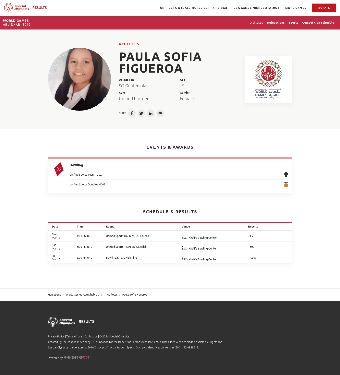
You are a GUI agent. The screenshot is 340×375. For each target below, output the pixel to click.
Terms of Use (74, 336)
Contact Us (91, 336)
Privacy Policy (56, 336)
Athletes (129, 44)
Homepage (54, 294)
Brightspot (215, 342)
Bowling (76, 165)
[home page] (25, 8)
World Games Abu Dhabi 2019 (84, 294)
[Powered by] (77, 357)
